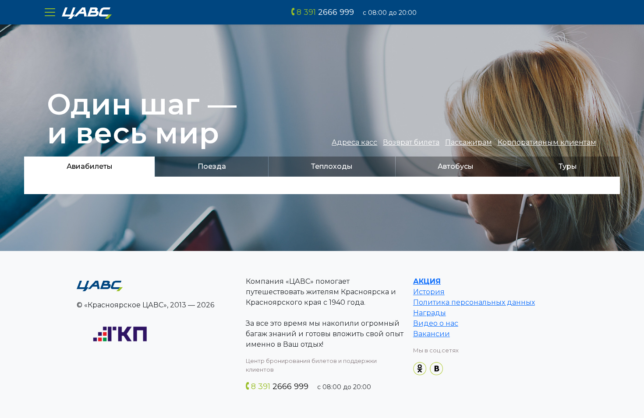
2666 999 (325, 12)
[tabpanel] (322, 185)
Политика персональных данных (474, 302)
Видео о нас (435, 323)
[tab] (89, 166)
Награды (429, 313)
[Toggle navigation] (50, 12)
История (429, 292)
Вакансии (431, 334)
